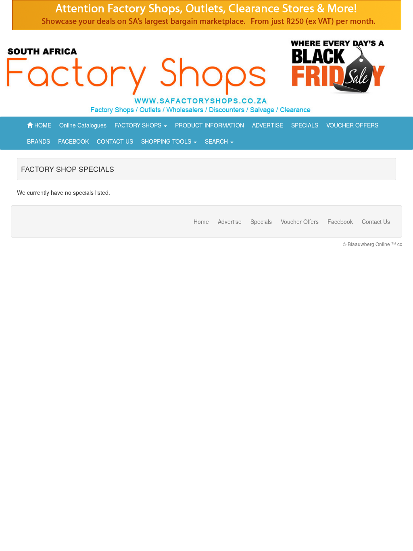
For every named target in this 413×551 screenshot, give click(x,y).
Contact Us (376, 221)
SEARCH (217, 141)
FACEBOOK (73, 141)
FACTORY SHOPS (139, 125)
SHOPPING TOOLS (167, 141)
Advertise (230, 221)
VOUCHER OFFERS (352, 125)
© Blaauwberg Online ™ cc (372, 243)
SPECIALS (304, 125)
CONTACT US (115, 141)
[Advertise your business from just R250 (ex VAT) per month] (206, 18)
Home (201, 221)
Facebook (340, 221)
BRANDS (38, 141)
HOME (42, 125)
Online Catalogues (82, 125)
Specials (261, 221)
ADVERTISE (267, 125)
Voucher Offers (300, 221)
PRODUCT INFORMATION (209, 125)
